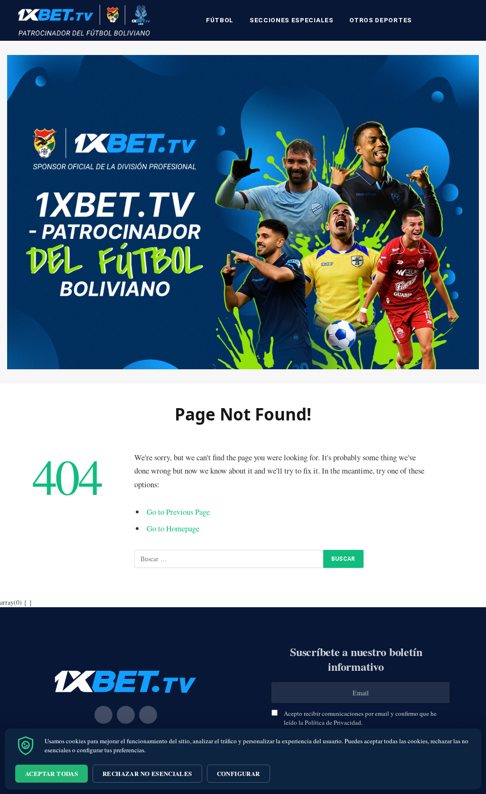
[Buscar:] (229, 559)
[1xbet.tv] (84, 20)
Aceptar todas (51, 773)
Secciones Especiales (292, 20)
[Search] (468, 20)
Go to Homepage (173, 528)
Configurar (238, 773)
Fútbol (220, 20)
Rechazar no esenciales (147, 773)
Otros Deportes (380, 20)
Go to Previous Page (178, 511)
